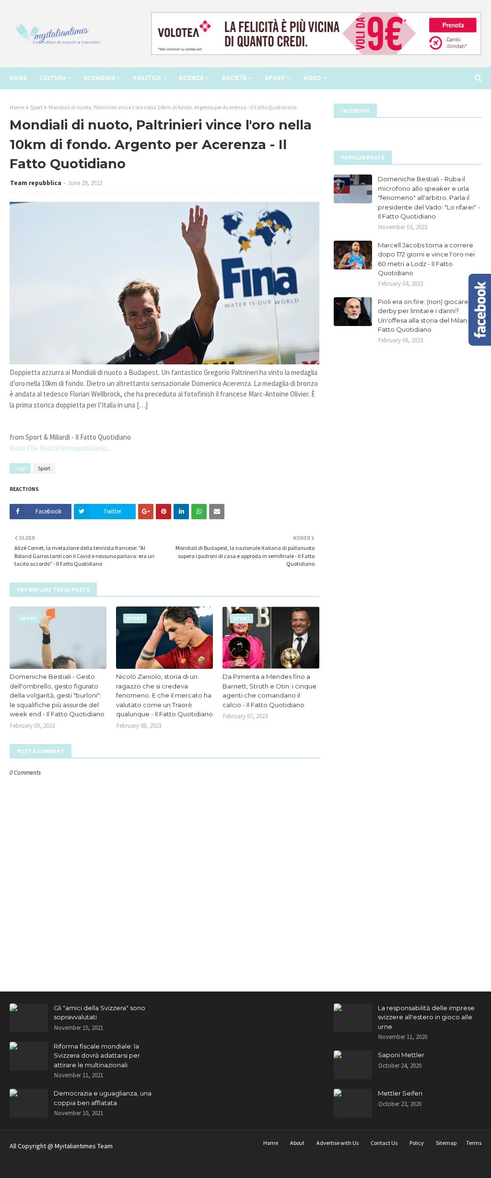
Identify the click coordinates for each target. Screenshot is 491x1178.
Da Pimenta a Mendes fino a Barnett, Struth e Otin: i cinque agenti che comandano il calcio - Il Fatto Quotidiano (269, 691)
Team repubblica (35, 183)
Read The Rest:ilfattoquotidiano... (60, 448)
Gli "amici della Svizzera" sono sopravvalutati (99, 1012)
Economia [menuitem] (99, 78)
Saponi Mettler (401, 1055)
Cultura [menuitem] (52, 78)
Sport (36, 107)
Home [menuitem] (18, 78)
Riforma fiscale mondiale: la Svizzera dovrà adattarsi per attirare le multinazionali (97, 1055)
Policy (416, 1142)
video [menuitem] (312, 78)
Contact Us (384, 1142)
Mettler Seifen (400, 1093)
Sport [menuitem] (275, 78)
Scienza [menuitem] (191, 78)
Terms (473, 1142)
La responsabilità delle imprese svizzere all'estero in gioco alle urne (426, 1017)
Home (17, 107)
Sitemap (446, 1142)
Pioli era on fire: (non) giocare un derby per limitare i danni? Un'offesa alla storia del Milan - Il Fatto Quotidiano (428, 316)
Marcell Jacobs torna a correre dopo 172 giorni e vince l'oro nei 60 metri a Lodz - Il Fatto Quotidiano (426, 259)
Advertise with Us (337, 1142)
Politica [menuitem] (147, 78)
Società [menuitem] (234, 78)
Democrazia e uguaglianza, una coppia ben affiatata (103, 1098)
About (297, 1142)
